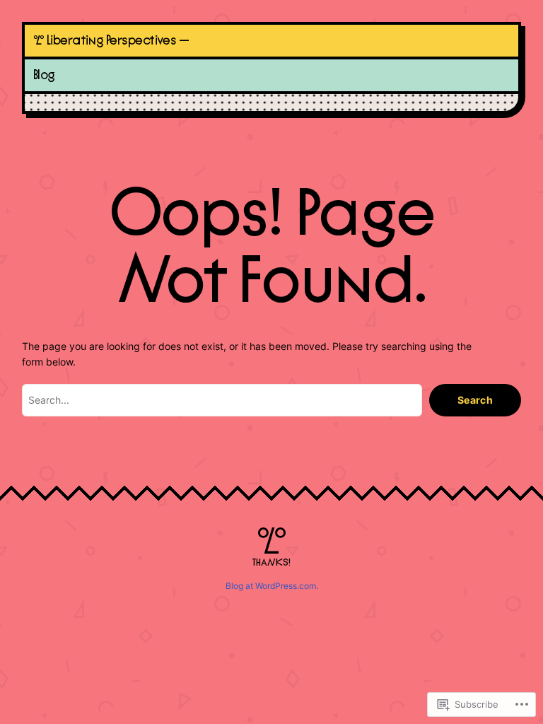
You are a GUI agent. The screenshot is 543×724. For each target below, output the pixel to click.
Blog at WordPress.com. (272, 585)
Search (475, 400)
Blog (44, 75)
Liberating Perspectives (111, 40)
